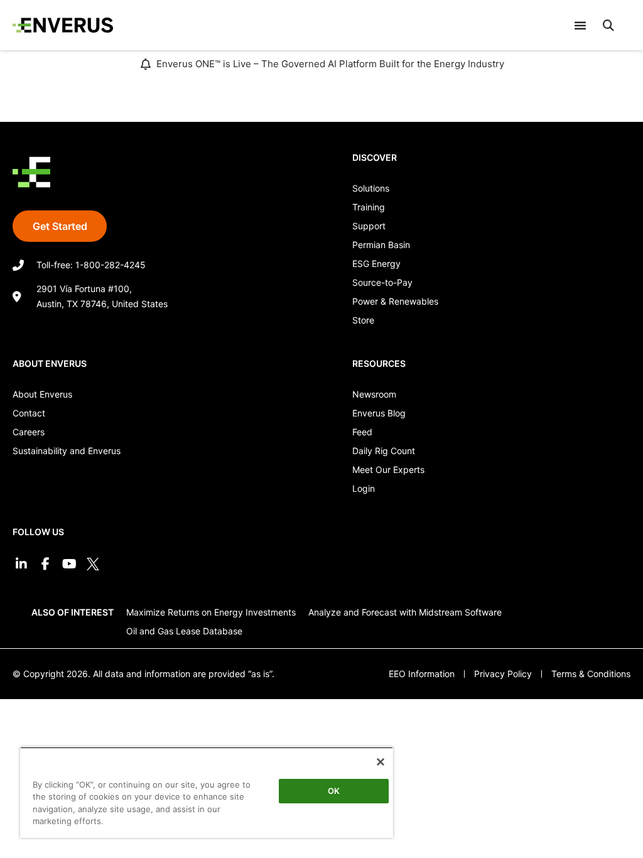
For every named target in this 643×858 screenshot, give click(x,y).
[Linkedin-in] (21, 564)
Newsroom (374, 394)
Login (363, 488)
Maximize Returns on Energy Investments (211, 612)
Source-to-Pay (382, 282)
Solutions (370, 188)
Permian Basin (381, 244)
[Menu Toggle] (580, 25)
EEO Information (422, 673)
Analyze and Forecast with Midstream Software (405, 612)
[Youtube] (69, 564)
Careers (29, 431)
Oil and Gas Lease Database (184, 631)
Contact (29, 413)
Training (368, 207)
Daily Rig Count (383, 450)
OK (334, 791)
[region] (206, 792)
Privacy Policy (503, 673)
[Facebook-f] (45, 564)
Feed (362, 431)
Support (369, 225)
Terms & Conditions (590, 673)
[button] (608, 25)
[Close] (380, 762)
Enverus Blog (379, 413)
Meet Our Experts (388, 469)
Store (363, 320)
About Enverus (42, 394)
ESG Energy (376, 263)
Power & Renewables (395, 301)
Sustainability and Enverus (67, 450)
